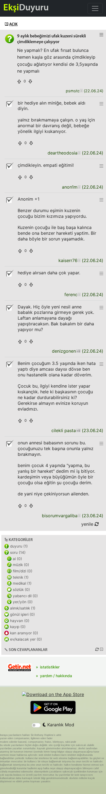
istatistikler (50, 667)
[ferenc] (78, 295)
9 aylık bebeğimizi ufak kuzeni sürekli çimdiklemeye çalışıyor (51, 39)
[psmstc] (81, 91)
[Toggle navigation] (95, 8)
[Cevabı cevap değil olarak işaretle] (9, 104)
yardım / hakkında (56, 675)
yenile (88, 524)
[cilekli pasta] (78, 430)
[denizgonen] (78, 351)
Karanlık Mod (60, 724)
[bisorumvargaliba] (78, 516)
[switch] (36, 725)
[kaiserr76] (78, 260)
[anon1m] (78, 187)
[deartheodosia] (78, 153)
